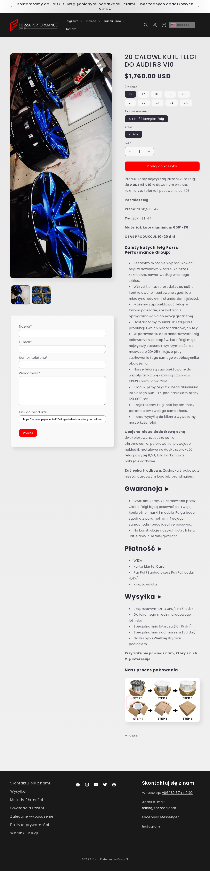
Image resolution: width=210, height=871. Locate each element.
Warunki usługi (24, 833)
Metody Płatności (26, 799)
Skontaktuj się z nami (30, 783)
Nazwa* (25, 326)
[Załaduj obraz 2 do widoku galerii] (41, 295)
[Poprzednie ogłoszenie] (11, 6)
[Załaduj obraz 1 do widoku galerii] (20, 295)
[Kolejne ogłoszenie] (198, 6)
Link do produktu (33, 412)
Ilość (128, 143)
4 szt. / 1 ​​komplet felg (146, 119)
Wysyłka (18, 791)
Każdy (133, 134)
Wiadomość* (30, 373)
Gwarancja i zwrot (27, 808)
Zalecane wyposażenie (32, 816)
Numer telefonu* (33, 357)
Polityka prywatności (29, 824)
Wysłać (28, 432)
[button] (73, 21)
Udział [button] (133, 736)
